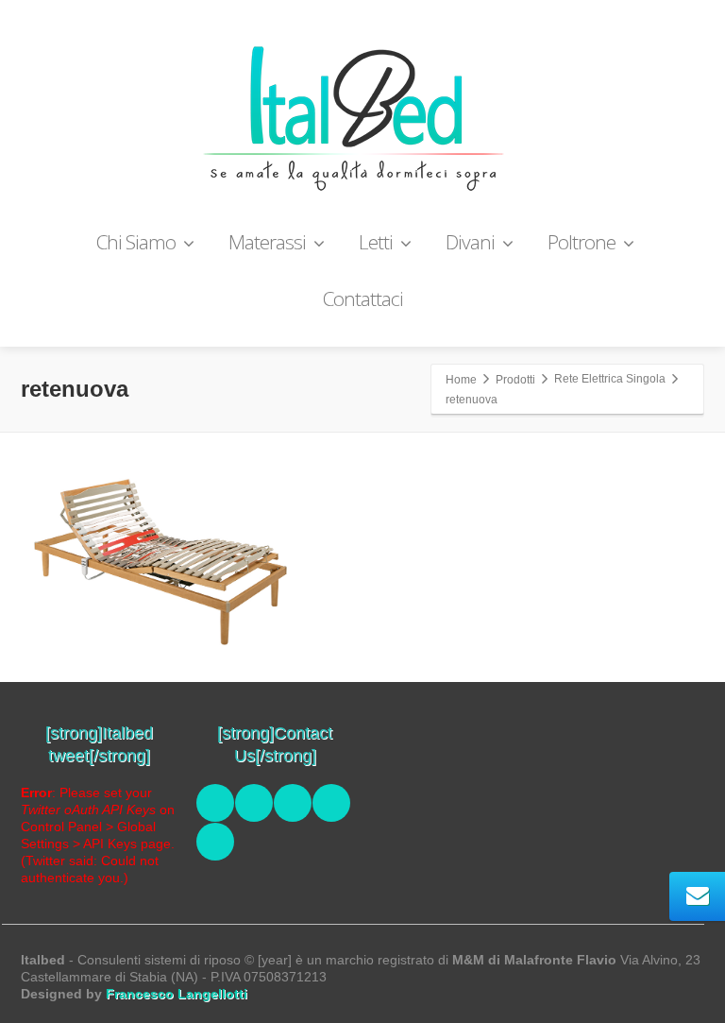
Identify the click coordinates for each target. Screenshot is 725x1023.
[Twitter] (254, 803)
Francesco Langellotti (176, 993)
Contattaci (363, 298)
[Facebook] (215, 803)
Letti (376, 242)
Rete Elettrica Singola (610, 378)
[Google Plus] (331, 803)
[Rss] (215, 842)
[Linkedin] (293, 803)
